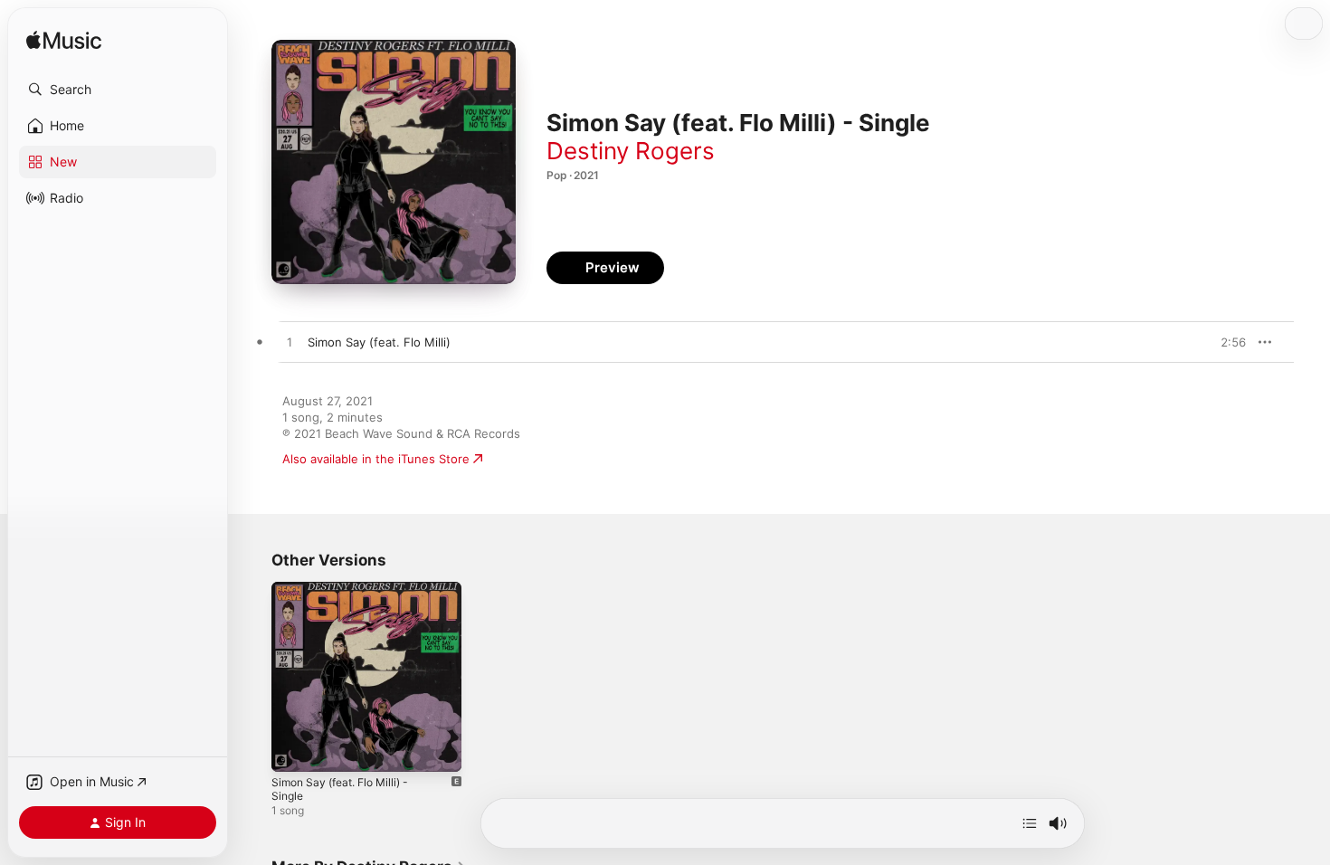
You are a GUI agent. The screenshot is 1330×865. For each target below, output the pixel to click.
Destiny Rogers (630, 151)
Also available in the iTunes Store (376, 459)
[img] (63, 41)
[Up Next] (1029, 823)
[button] (117, 89)
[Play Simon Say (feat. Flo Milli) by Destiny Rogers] (289, 343)
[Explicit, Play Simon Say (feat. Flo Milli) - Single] (294, 749)
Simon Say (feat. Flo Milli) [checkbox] (379, 342)
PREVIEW (1226, 342)
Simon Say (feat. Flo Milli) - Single (366, 589)
